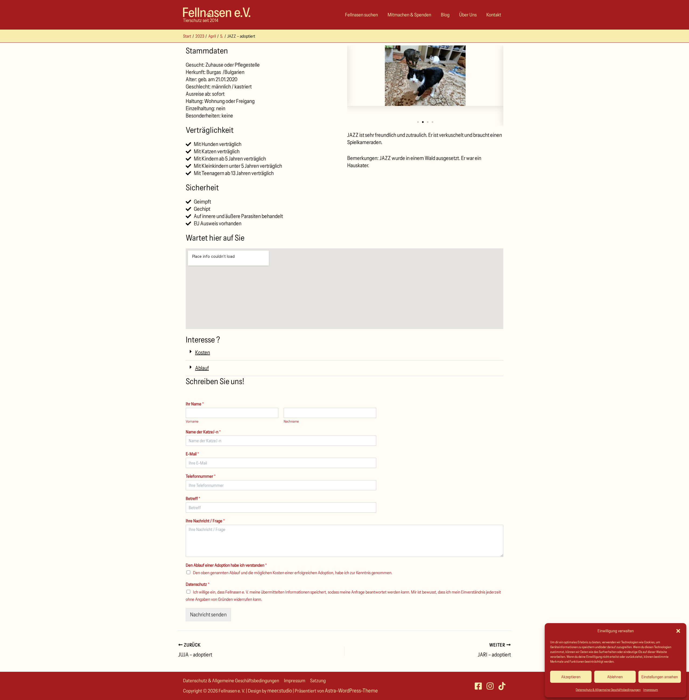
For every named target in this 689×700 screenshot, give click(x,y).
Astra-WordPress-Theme (351, 690)
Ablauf (202, 368)
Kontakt (493, 15)
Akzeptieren (571, 676)
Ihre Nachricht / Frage (205, 520)
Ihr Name (195, 403)
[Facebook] (478, 686)
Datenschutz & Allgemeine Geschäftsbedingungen (608, 690)
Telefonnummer (201, 476)
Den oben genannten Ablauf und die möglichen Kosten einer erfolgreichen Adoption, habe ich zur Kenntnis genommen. (292, 572)
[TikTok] (502, 686)
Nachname (291, 421)
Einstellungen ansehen (659, 676)
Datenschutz (197, 584)
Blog (445, 15)
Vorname (192, 421)
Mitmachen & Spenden (409, 15)
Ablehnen (615, 676)
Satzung (318, 681)
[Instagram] (490, 686)
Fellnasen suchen (361, 15)
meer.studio (279, 690)
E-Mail (192, 453)
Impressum (650, 690)
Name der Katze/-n (203, 431)
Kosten (202, 352)
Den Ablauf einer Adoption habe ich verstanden (226, 565)
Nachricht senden (208, 614)
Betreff (193, 498)
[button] (678, 631)
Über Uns (468, 15)
